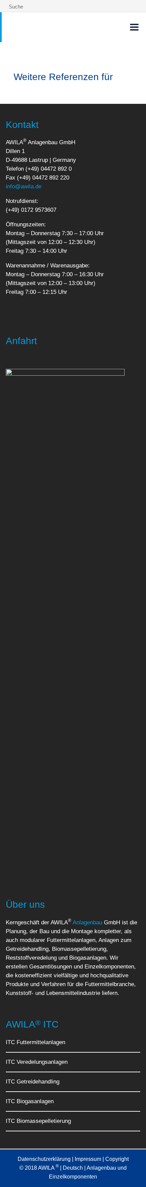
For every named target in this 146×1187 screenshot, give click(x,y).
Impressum (88, 1159)
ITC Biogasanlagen (30, 1101)
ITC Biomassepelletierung (38, 1121)
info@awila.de (23, 186)
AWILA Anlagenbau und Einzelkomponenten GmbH (47, 27)
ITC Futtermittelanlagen (35, 1042)
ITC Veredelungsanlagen (37, 1062)
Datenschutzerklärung (44, 1159)
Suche (15, 7)
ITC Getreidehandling (32, 1081)
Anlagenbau (87, 922)
